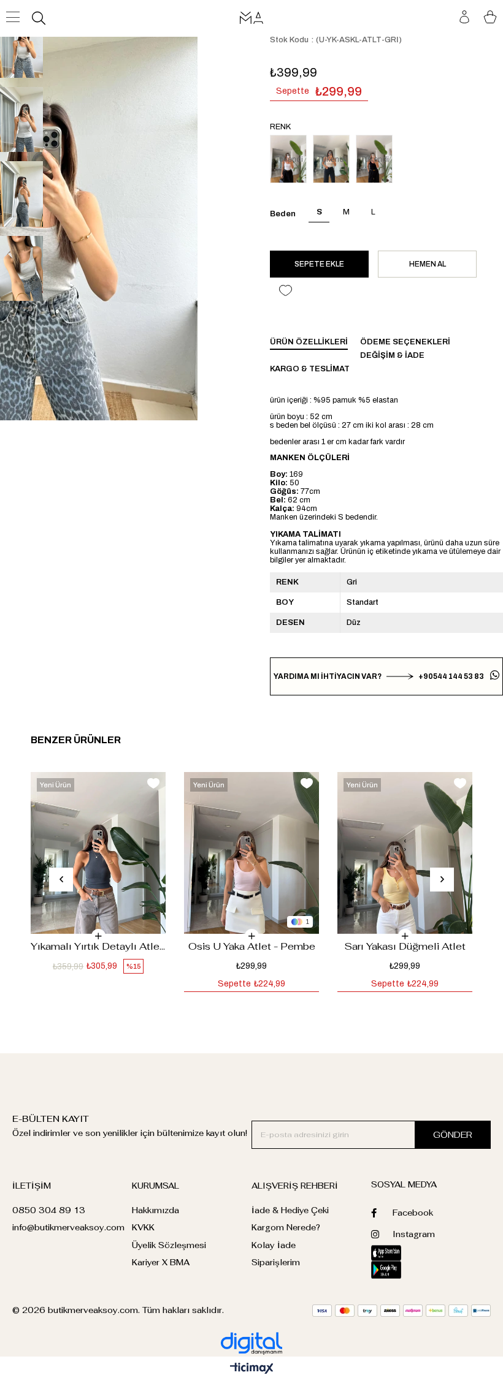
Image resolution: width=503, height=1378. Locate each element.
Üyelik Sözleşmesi (169, 1245)
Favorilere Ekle (153, 783)
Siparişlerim (276, 1262)
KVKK (143, 1227)
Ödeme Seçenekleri (405, 342)
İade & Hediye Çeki (290, 1210)
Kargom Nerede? (286, 1227)
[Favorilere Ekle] (285, 291)
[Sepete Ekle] (98, 936)
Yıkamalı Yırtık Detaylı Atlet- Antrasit (98, 946)
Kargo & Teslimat (310, 369)
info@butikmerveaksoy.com (68, 1227)
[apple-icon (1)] (401, 1253)
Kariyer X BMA (161, 1262)
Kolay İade (274, 1245)
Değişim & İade (392, 355)
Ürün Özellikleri (309, 342)
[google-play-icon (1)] (401, 1270)
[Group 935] (401, 1310)
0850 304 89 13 (48, 1210)
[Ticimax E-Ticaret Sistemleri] (252, 1369)
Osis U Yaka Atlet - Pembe (251, 946)
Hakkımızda (155, 1210)
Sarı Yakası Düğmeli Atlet (405, 946)
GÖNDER (452, 1134)
